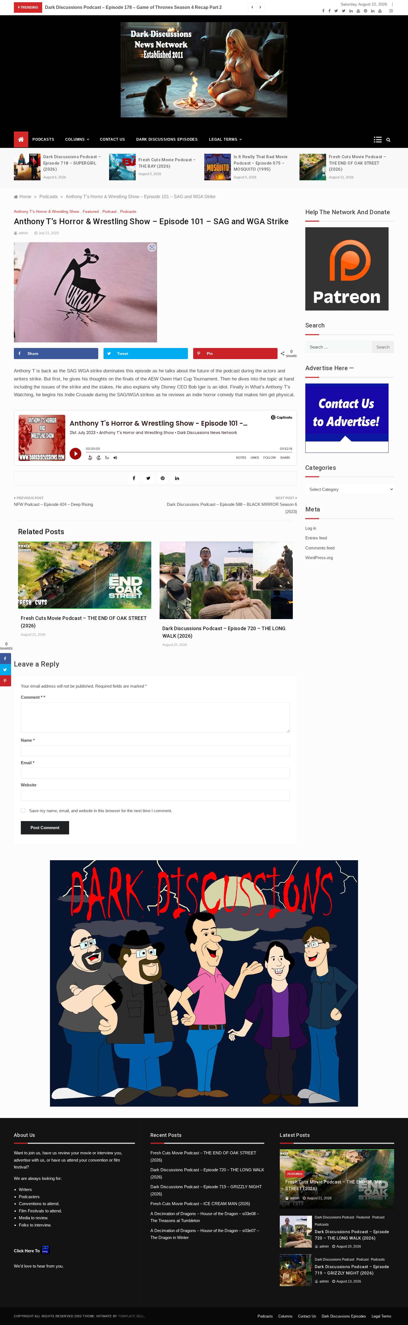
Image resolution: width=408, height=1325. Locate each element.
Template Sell (131, 1316)
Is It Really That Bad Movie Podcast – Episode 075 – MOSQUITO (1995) (261, 163)
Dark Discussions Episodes (167, 139)
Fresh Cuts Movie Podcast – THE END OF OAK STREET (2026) (357, 163)
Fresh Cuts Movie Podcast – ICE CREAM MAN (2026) (200, 1203)
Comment (31, 697)
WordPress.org (319, 557)
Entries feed (316, 538)
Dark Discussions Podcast (334, 1217)
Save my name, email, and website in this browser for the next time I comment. (100, 810)
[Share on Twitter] (5, 669)
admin (23, 233)
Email (27, 762)
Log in (310, 528)
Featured (91, 211)
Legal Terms (223, 139)
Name (28, 740)
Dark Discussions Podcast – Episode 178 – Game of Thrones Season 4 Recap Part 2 (133, 7)
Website (28, 785)
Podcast (109, 211)
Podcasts (43, 139)
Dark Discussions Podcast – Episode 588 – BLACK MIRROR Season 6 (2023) (232, 508)
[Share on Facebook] (5, 658)
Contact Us (112, 139)
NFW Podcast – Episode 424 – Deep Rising (53, 504)
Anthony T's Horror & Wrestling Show (46, 211)
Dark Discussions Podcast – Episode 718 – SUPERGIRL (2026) (72, 163)
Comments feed (319, 548)
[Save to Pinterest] (5, 681)
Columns (75, 139)
